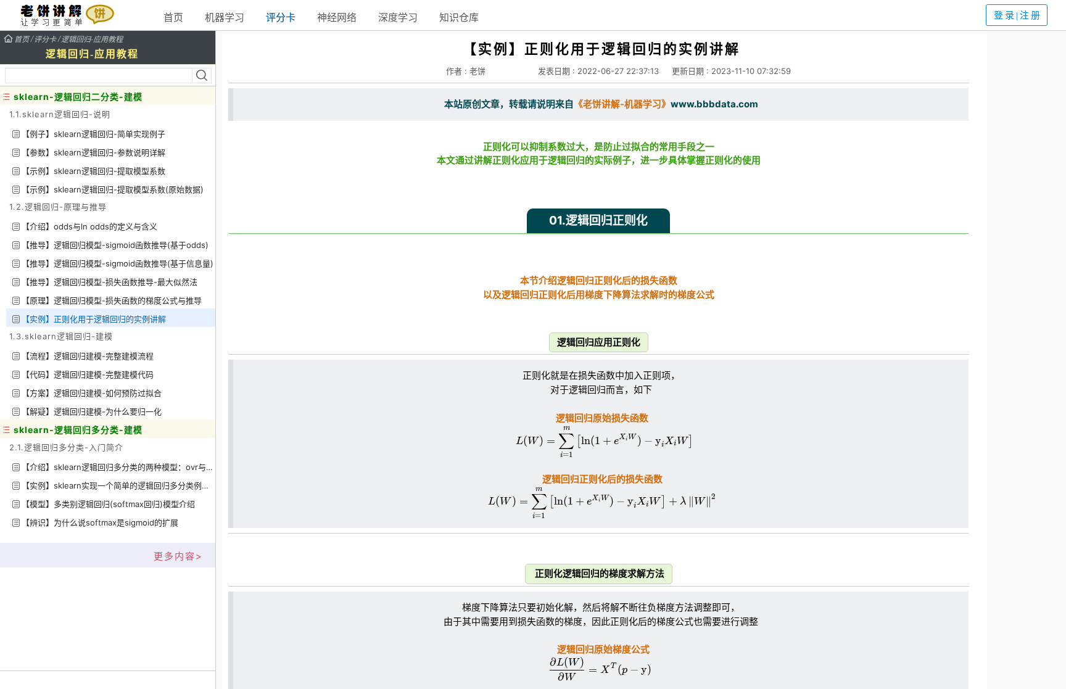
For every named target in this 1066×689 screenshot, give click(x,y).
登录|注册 (1018, 15)
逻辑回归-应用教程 (92, 38)
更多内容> (178, 556)
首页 (173, 17)
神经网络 (337, 17)
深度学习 (398, 17)
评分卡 (280, 17)
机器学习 (224, 17)
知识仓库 (459, 17)
